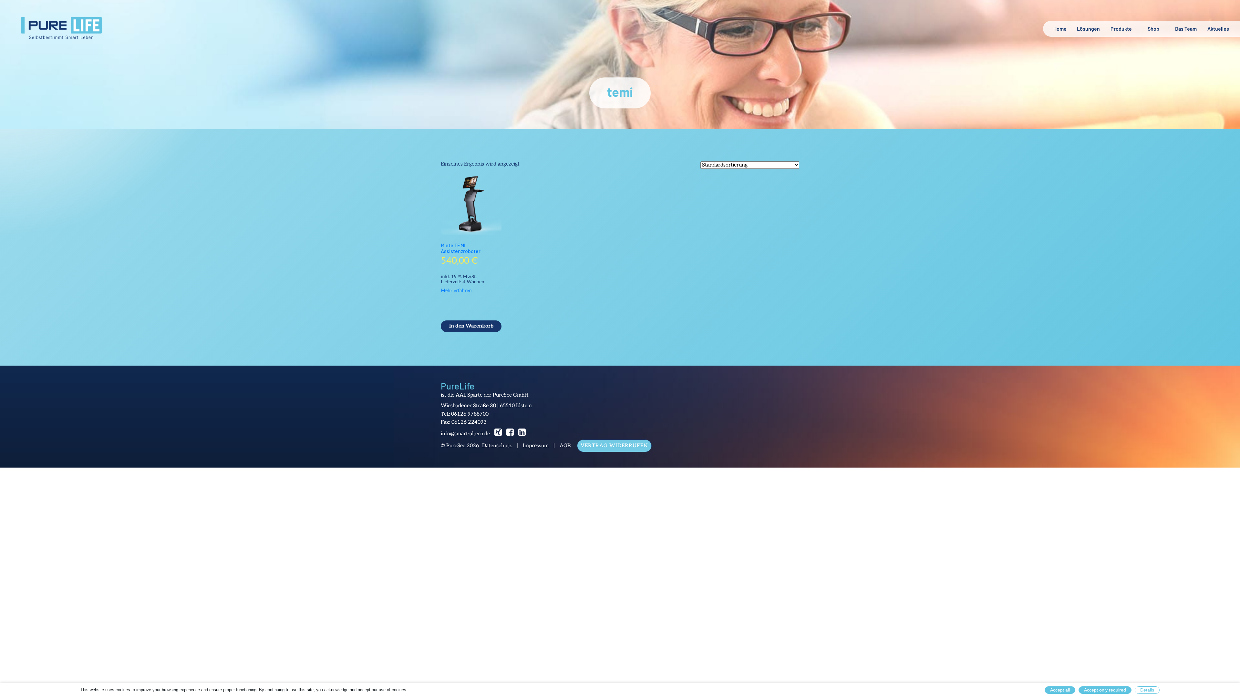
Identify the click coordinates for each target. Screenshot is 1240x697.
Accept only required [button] (1105, 689)
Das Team (1186, 28)
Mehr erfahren (456, 290)
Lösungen (1088, 28)
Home (1060, 28)
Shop (1153, 28)
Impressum (536, 446)
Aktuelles (1218, 28)
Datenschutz (497, 446)
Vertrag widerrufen (614, 446)
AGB (565, 446)
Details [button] (1147, 689)
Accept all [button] (1060, 689)
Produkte (1121, 28)
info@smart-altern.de (465, 434)
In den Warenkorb (471, 326)
